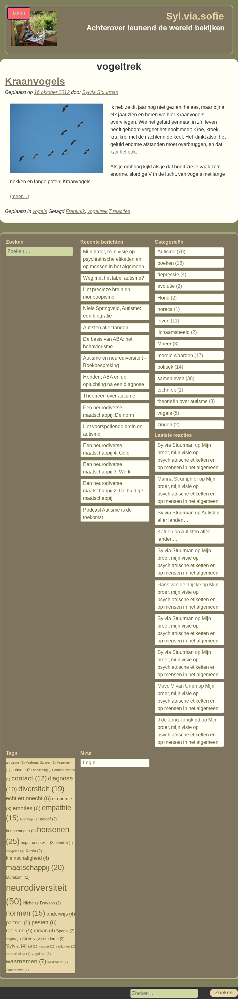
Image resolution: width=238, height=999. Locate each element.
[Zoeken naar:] (35, 251)
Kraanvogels (35, 81)
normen (25, 913)
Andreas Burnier (41, 762)
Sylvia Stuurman (100, 92)
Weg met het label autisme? (113, 278)
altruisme (15, 762)
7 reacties (119, 211)
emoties (27, 808)
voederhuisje (18, 954)
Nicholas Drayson (42, 903)
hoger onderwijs (38, 842)
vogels (40, 211)
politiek (165, 367)
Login (89, 762)
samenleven (170, 378)
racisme (19, 931)
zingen (164, 424)
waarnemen (26, 961)
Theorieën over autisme (109, 395)
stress (32, 938)
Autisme (166, 251)
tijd (32, 946)
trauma (46, 946)
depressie (168, 274)
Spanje (65, 931)
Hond (163, 297)
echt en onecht (28, 798)
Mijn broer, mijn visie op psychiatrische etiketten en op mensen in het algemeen (113, 259)
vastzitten (65, 946)
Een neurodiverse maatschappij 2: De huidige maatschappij (113, 491)
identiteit (64, 843)
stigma (13, 939)
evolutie (166, 286)
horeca (165, 309)
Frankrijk (75, 211)
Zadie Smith (17, 970)
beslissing (43, 770)
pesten (44, 922)
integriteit (15, 851)
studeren (53, 938)
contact (29, 778)
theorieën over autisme (182, 401)
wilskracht (57, 962)
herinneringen (21, 830)
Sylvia (16, 945)
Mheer (164, 343)
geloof (48, 819)
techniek (166, 390)
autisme (21, 769)
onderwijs (60, 914)
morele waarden (175, 355)
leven (163, 320)
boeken (165, 263)
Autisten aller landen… (108, 327)
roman (44, 930)
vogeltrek (97, 211)
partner (18, 923)
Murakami (17, 877)
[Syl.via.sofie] (34, 44)
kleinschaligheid (27, 858)
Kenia (34, 851)
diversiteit (41, 788)
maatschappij (35, 867)
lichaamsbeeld (173, 332)
